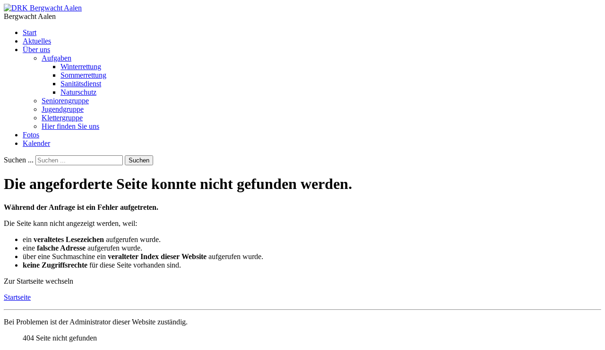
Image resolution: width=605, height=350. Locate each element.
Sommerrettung (83, 75)
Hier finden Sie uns (70, 126)
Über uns (36, 49)
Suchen (139, 160)
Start (29, 32)
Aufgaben (56, 58)
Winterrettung (80, 67)
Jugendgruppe (63, 109)
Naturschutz (78, 92)
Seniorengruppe (65, 101)
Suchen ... (19, 160)
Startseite (17, 297)
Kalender (36, 143)
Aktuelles (37, 41)
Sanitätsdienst (80, 84)
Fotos (31, 135)
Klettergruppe (62, 118)
